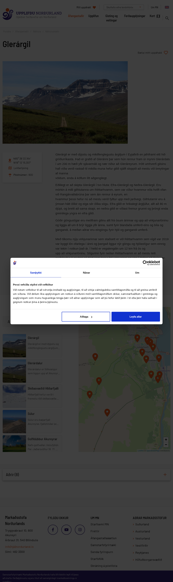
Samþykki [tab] (36, 272)
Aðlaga (84, 316)
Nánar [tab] (86, 272)
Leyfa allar (136, 316)
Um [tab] (137, 272)
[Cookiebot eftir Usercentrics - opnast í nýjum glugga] (145, 262)
